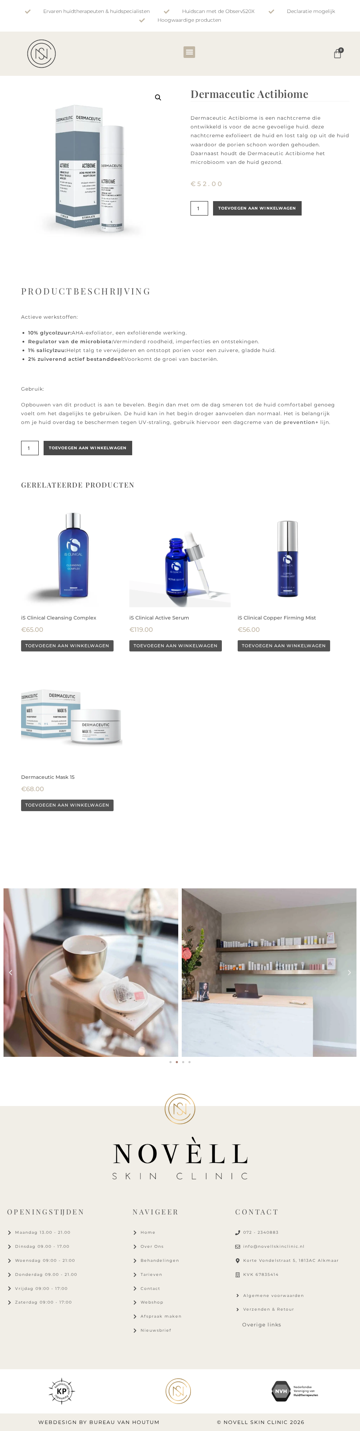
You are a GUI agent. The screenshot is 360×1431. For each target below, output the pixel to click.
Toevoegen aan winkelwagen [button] (67, 645)
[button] (189, 52)
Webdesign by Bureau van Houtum (99, 1422)
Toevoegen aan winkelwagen (257, 208)
